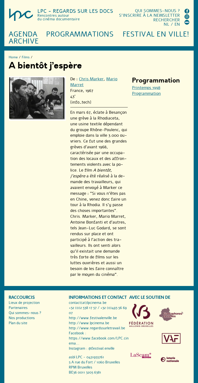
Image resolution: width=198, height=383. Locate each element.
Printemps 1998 (146, 87)
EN (177, 24)
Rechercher (166, 20)
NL (166, 24)
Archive (24, 41)
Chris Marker (91, 79)
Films (26, 57)
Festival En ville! (156, 34)
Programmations (79, 34)
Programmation (146, 93)
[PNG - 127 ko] (171, 319)
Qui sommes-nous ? (157, 11)
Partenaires (18, 307)
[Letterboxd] (186, 23)
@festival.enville (101, 348)
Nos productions (22, 317)
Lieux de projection (24, 302)
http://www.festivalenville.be (93, 317)
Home (13, 57)
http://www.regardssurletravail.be (97, 328)
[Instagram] (186, 18)
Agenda (23, 34)
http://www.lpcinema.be (89, 323)
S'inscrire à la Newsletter (149, 15)
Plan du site (18, 323)
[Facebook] (186, 12)
